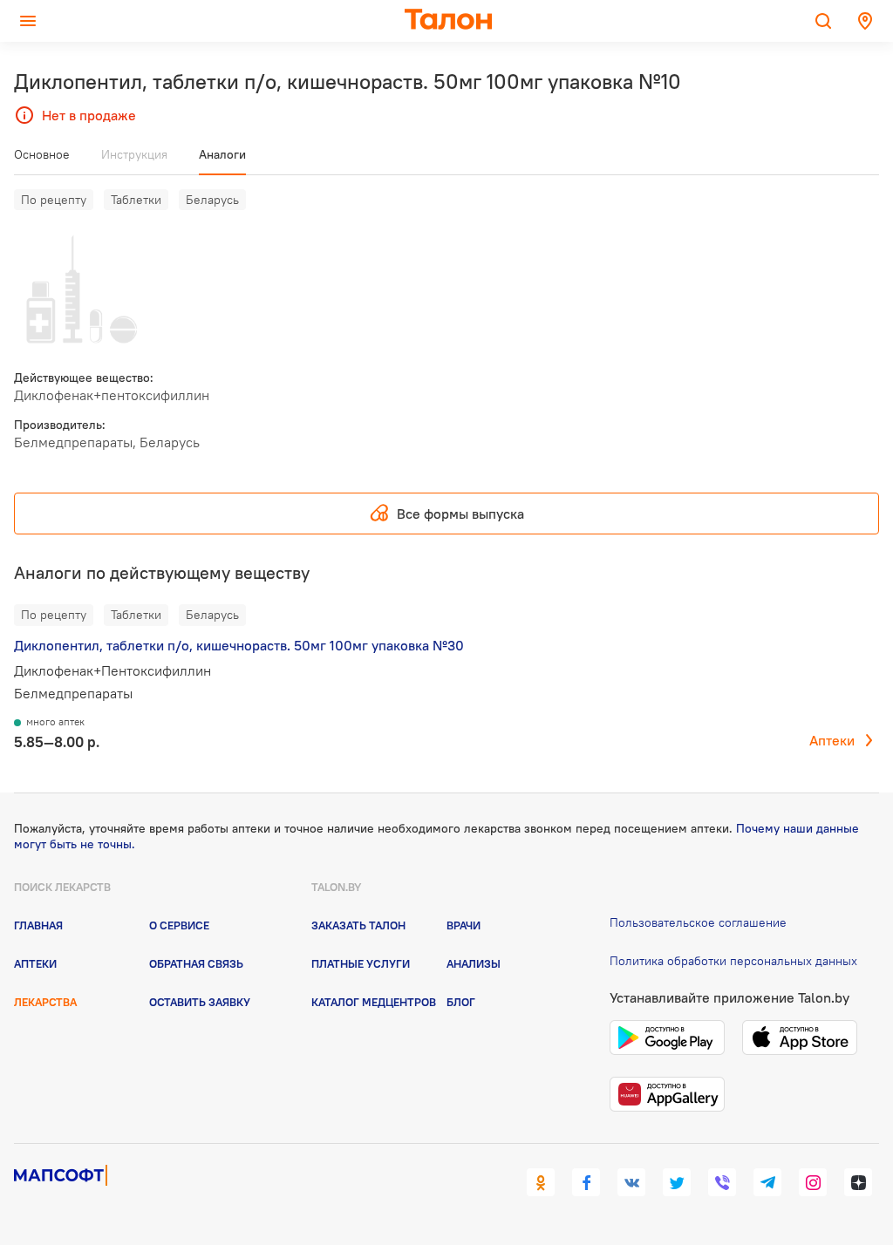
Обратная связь (196, 963)
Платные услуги (360, 963)
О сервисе (179, 925)
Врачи (463, 925)
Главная (38, 925)
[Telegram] (767, 1182)
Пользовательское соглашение (698, 922)
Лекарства (45, 1002)
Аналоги (222, 154)
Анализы (473, 963)
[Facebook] (586, 1182)
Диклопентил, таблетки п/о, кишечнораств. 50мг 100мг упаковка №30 (239, 645)
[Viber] (722, 1182)
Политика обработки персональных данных (733, 961)
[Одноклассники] (541, 1182)
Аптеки (832, 740)
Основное (42, 154)
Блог (460, 1002)
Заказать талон (358, 925)
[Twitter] (677, 1182)
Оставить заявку (199, 1002)
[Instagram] (813, 1182)
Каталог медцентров (373, 1002)
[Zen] (858, 1182)
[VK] (631, 1182)
